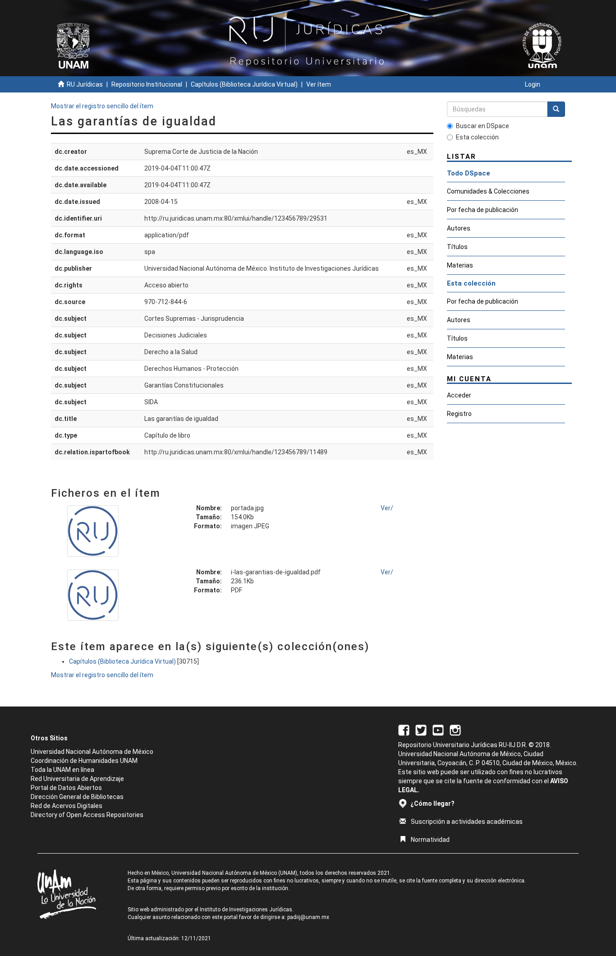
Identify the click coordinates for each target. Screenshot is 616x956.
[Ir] (556, 109)
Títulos (457, 246)
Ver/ (387, 508)
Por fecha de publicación (482, 209)
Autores (458, 228)
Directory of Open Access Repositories (87, 814)
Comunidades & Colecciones (488, 191)
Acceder (459, 395)
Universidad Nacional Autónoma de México (92, 751)
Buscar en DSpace (482, 125)
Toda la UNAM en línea (62, 769)
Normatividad (430, 839)
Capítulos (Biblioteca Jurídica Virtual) (244, 84)
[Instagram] (455, 730)
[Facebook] (403, 730)
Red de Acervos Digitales (66, 805)
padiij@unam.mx (308, 917)
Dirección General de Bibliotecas (77, 796)
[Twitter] (421, 730)
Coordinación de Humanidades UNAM (84, 760)
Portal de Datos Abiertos (66, 787)
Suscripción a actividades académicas (467, 821)
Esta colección (477, 137)
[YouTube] (438, 730)
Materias (460, 265)
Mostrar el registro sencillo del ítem (102, 106)
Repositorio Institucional (146, 84)
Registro (459, 413)
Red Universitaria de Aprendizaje (77, 778)
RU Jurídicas (85, 84)
